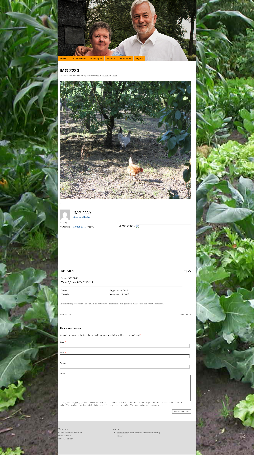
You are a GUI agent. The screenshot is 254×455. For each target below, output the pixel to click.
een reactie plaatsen (153, 303)
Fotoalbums (125, 58)
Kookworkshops (78, 58)
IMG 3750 (65, 314)
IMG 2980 (185, 314)
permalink (103, 303)
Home (63, 58)
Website (63, 363)
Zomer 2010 (79, 226)
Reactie (62, 373)
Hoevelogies (96, 58)
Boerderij (111, 58)
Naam (62, 342)
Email (62, 352)
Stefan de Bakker (75, 75)
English (139, 58)
